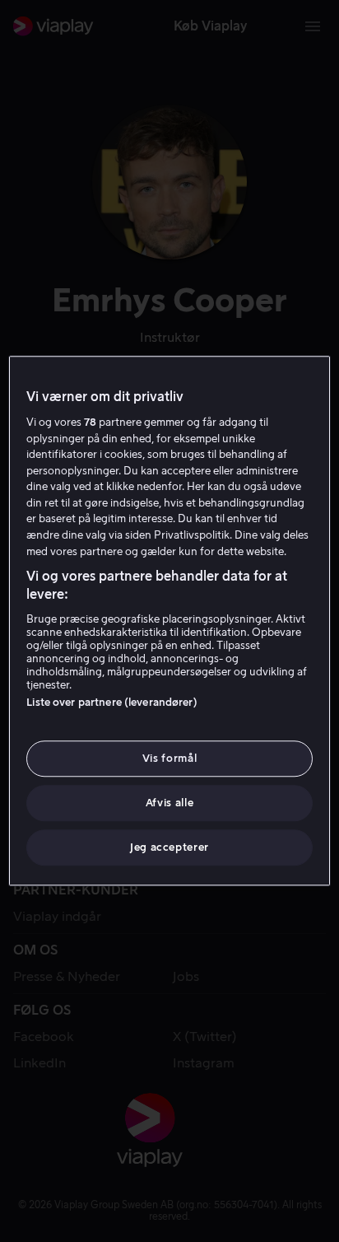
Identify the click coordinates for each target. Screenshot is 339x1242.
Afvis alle (170, 802)
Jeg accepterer (169, 848)
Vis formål (169, 758)
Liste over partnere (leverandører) (111, 702)
